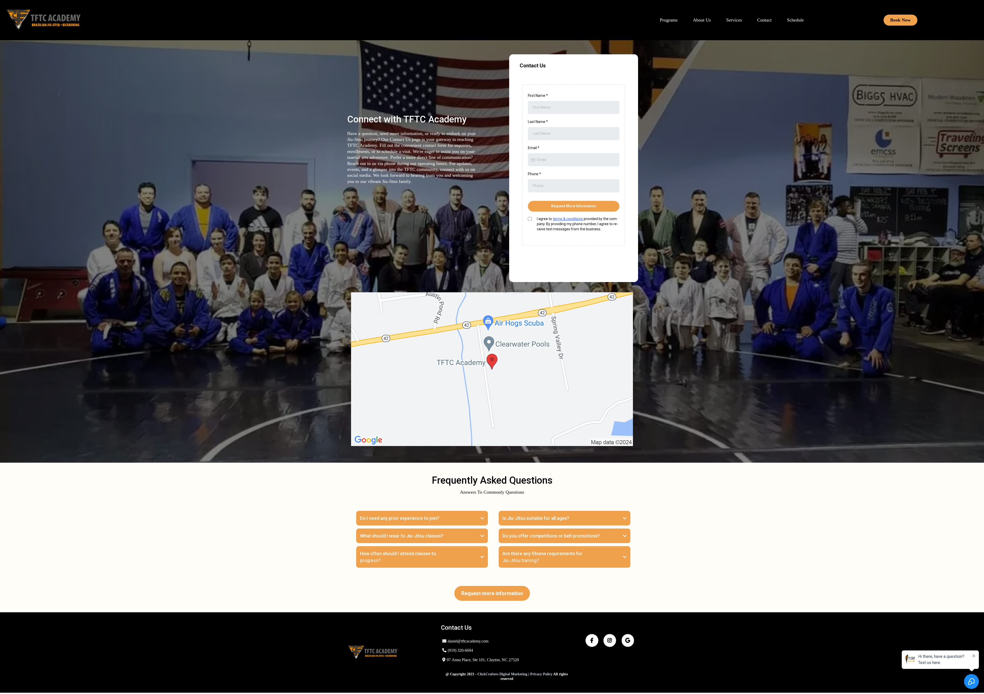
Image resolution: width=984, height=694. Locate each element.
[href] (492, 369)
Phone (534, 174)
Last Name (538, 122)
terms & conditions (568, 219)
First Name (538, 96)
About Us (702, 20)
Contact (764, 20)
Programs (669, 20)
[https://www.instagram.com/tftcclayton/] (609, 640)
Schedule (795, 20)
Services (734, 20)
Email (533, 148)
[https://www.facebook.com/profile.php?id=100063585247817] (592, 640)
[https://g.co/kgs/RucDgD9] (628, 640)
